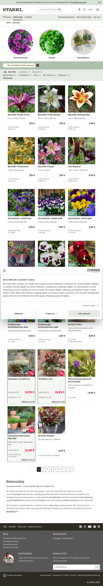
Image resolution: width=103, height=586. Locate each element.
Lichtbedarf (23, 75)
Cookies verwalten (14, 575)
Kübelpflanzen (83, 58)
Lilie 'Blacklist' (74, 166)
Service (97, 17)
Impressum (57, 575)
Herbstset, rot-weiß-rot (19, 379)
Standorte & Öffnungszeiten (14, 538)
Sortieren (23, 72)
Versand (35, 72)
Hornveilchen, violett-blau (19, 218)
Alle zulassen (84, 313)
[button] (11, 72)
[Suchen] (97, 567)
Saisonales (18, 17)
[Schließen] (99, 2)
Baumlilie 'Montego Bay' (79, 115)
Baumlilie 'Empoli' (46, 166)
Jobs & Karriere (35, 527)
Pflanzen (7, 17)
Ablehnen (19, 313)
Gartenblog (25, 554)
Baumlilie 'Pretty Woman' (49, 115)
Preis (36, 75)
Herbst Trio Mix (75, 324)
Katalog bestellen (10, 544)
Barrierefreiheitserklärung (89, 575)
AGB (66, 575)
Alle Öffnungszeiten (78, 3)
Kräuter (52, 58)
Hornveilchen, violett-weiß (50, 218)
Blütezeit (62, 75)
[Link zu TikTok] (94, 527)
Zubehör (28, 17)
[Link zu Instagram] (85, 527)
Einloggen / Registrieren (63, 538)
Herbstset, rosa (45, 379)
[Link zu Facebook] (81, 527)
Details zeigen (89, 305)
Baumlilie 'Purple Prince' (19, 115)
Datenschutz (45, 575)
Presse (73, 575)
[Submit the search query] (60, 9)
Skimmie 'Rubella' (46, 436)
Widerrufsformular (10, 548)
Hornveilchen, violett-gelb (80, 218)
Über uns (22, 527)
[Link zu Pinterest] (99, 527)
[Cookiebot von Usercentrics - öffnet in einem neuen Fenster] (89, 271)
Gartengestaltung (66, 17)
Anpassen (50, 313)
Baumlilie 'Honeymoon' (18, 166)
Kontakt (12, 527)
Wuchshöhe (48, 75)
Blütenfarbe (8, 75)
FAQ (5, 527)
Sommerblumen (20, 58)
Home (8, 23)
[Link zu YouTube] (89, 527)
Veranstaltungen (84, 17)
